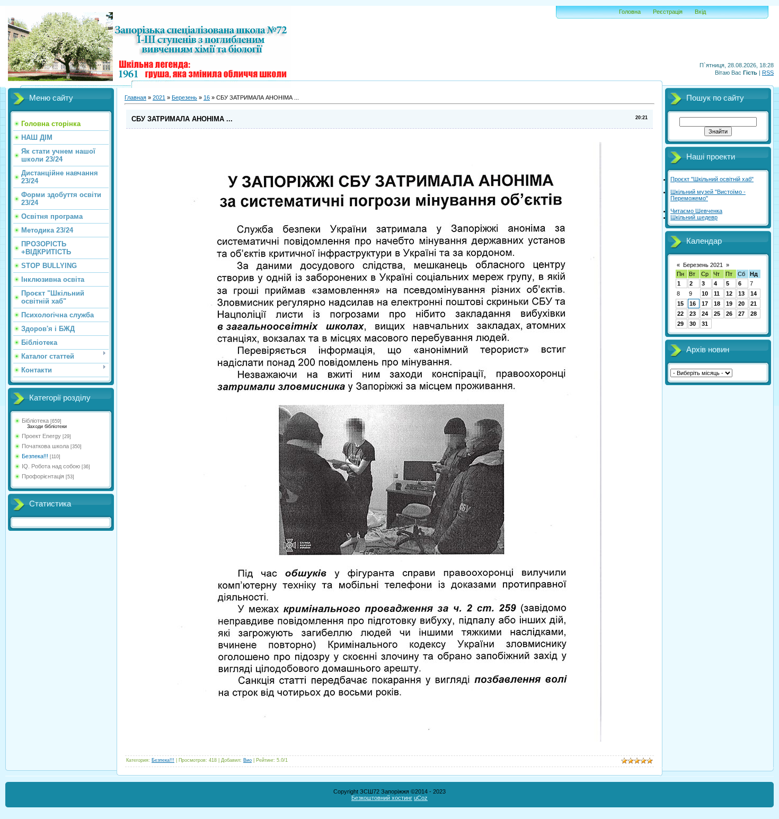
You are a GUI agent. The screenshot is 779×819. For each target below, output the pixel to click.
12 (729, 293)
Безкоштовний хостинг (381, 798)
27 (741, 313)
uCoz (421, 798)
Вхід (700, 11)
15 (680, 303)
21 (753, 303)
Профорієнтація (43, 476)
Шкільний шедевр (694, 217)
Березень (184, 97)
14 (753, 293)
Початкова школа (45, 446)
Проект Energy (41, 436)
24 (705, 313)
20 (741, 303)
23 (692, 313)
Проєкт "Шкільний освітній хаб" (712, 179)
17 (705, 303)
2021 (159, 97)
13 (741, 293)
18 (717, 303)
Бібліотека (35, 420)
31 (705, 324)
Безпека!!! (35, 456)
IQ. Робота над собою (51, 466)
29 (680, 324)
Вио (247, 760)
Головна (630, 11)
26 (729, 313)
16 (206, 97)
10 (705, 293)
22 (680, 313)
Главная (135, 97)
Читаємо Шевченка (696, 211)
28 (753, 313)
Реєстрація (668, 11)
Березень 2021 (703, 265)
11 (717, 293)
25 (717, 313)
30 (692, 324)
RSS (768, 72)
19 (729, 303)
